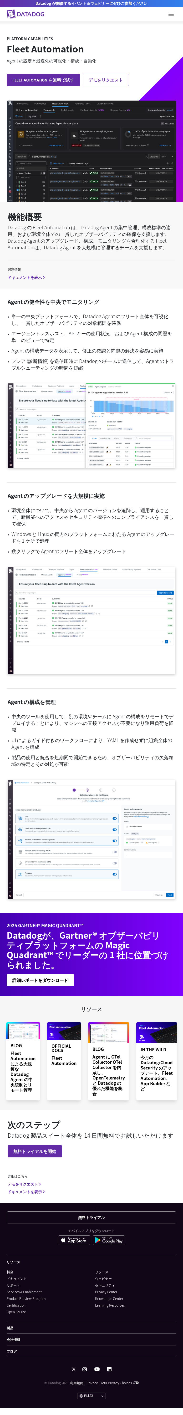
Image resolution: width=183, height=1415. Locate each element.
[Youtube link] (97, 1369)
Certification (16, 1305)
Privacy (92, 1383)
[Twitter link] (74, 1369)
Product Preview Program (26, 1298)
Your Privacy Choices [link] (116, 1383)
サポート (13, 1285)
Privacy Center (106, 1291)
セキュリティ (105, 1285)
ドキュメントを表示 (25, 277)
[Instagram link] (84, 1369)
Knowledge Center (109, 1298)
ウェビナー (103, 1278)
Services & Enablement (24, 1291)
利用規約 (76, 1383)
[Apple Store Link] (75, 1240)
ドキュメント (17, 1278)
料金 (10, 1271)
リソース (101, 1271)
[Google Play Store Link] (109, 1240)
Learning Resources (110, 1305)
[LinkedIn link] (109, 1369)
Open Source (16, 1311)
